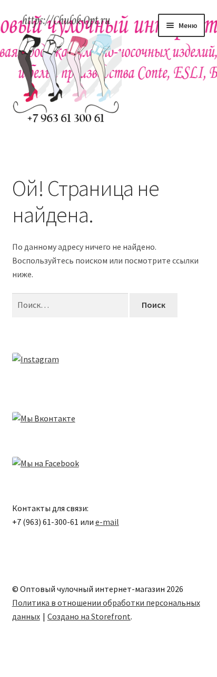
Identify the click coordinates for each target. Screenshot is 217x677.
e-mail (107, 521)
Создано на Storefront (89, 616)
